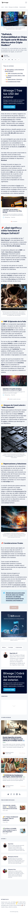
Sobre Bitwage (22, 753)
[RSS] (19, 794)
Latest (2, 7)
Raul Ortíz (6, 55)
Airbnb (6, 7)
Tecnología (10, 647)
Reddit (18, 185)
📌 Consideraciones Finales (13, 81)
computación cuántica (7, 267)
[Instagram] (14, 794)
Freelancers (22, 786)
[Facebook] (11, 794)
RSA (5, 277)
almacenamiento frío (9, 119)
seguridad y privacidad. (17, 125)
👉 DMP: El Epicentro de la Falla (14, 73)
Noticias (4, 647)
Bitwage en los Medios (13, 7)
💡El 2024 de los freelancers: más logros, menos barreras (13, 776)
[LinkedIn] (16, 794)
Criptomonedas (22, 7)
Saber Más (14, 607)
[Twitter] (17, 653)
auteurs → (3, 838)
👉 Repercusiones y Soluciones (14, 79)
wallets (5, 421)
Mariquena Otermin (9, 752)
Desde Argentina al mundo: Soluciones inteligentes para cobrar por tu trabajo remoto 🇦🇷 (13, 738)
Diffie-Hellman (12, 279)
